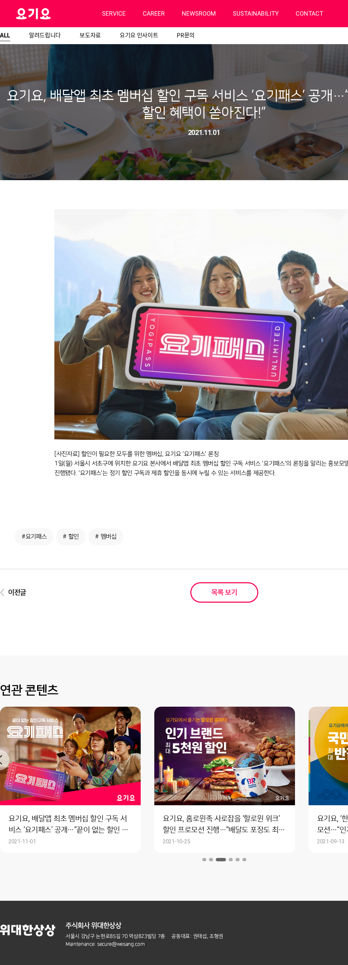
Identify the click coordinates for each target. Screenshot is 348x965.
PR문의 (186, 35)
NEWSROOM (199, 13)
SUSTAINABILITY (256, 13)
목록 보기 (224, 592)
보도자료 (90, 35)
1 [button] (204, 859)
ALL (5, 35)
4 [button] (231, 859)
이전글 (17, 592)
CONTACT (309, 13)
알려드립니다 (45, 35)
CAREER (154, 13)
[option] (224, 780)
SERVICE (114, 13)
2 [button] (211, 859)
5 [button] (238, 859)
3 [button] (221, 859)
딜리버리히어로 (50, 13)
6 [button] (244, 859)
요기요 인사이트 (139, 35)
